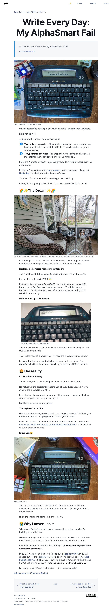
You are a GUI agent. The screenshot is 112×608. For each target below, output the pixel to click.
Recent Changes (19, 604)
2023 (34, 12)
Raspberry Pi (70, 553)
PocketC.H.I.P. (44, 557)
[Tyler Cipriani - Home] (6, 3)
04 (39, 12)
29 (43, 12)
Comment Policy (39, 573)
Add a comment (22, 573)
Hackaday (24, 173)
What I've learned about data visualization (29, 585)
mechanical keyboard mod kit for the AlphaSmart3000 (46, 424)
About (79, 3)
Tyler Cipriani (19, 12)
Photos (93, 3)
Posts (106, 3)
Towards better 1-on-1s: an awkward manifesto (81, 585)
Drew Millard (26, 51)
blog (29, 12)
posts (56, 584)
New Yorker (53, 170)
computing (21, 595)
